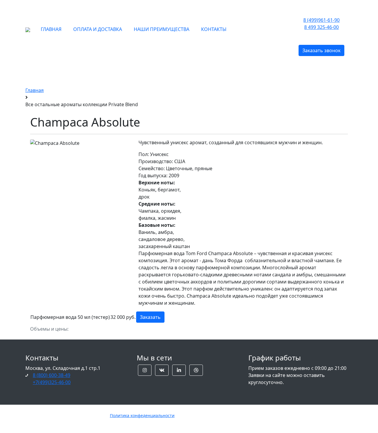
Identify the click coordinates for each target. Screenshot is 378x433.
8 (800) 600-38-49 (51, 375)
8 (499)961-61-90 (321, 20)
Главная (51, 29)
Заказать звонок (321, 50)
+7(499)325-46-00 (52, 382)
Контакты (214, 29)
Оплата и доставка (97, 29)
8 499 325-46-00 (321, 27)
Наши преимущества (161, 29)
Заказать (150, 317)
